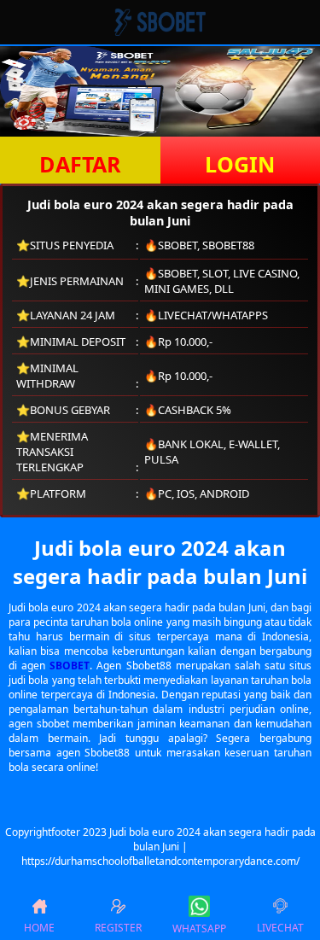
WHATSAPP (199, 928)
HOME (39, 927)
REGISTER (118, 927)
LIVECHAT (280, 927)
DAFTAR (80, 163)
